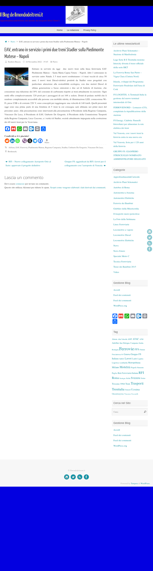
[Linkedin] (12, 140)
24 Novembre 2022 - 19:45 (37, 61)
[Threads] (29, 140)
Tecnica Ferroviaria (122, 261)
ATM (141, 339)
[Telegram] (35, 140)
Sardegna (123, 378)
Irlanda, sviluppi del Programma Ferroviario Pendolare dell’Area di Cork (129, 85)
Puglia (114, 373)
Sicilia (128, 378)
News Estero (119, 250)
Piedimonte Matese (36, 147)
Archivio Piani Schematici (125, 181)
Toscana (116, 383)
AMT (130, 339)
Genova (127, 354)
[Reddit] (7, 140)
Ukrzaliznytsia (118, 393)
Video (116, 272)
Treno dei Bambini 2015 (124, 266)
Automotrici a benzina (123, 192)
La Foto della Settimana (124, 219)
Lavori (128, 358)
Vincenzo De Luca (95, 147)
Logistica (115, 362)
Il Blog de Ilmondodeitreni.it (21, 15)
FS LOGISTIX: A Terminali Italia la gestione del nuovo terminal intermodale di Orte (129, 98)
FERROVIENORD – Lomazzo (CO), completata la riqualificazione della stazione (130, 111)
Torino (143, 378)
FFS (137, 349)
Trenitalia (118, 389)
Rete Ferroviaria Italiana (128, 373)
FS (122, 354)
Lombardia (123, 362)
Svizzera (135, 378)
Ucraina (135, 389)
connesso (20, 183)
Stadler (65, 147)
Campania (134, 343)
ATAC (136, 339)
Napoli (134, 367)
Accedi (116, 289)
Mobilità (125, 367)
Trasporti (137, 383)
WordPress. (145, 483)
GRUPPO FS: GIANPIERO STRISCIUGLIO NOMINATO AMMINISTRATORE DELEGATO (129, 155)
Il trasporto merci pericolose (126, 213)
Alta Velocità (122, 339)
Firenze (142, 349)
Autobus (115, 342)
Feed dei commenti (122, 300)
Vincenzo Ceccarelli (131, 394)
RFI (141, 372)
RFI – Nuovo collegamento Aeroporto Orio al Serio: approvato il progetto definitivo (28, 163)
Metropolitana (134, 362)
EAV (17, 147)
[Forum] (149, 231)
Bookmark (12, 151)
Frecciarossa (116, 354)
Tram (127, 383)
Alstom (114, 339)
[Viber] (24, 140)
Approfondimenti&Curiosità (126, 176)
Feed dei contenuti (122, 294)
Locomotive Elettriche (123, 240)
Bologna (126, 343)
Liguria (140, 358)
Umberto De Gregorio (77, 147)
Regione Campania (53, 147)
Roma (115, 378)
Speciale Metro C (121, 256)
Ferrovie (23, 147)
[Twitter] (149, 237)
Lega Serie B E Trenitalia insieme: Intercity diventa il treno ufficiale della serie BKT (129, 63)
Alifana (12, 147)
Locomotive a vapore (123, 229)
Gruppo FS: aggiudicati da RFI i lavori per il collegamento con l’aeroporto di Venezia (85, 163)
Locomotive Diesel (122, 234)
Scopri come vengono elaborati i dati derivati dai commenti (77, 187)
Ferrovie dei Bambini (123, 203)
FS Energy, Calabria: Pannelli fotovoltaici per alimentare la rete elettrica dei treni (128, 124)
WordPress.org (120, 305)
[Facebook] (149, 249)
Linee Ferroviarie (121, 224)
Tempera (134, 483)
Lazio (134, 358)
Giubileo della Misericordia (126, 208)
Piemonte (140, 367)
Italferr (121, 359)
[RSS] (149, 243)
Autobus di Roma (121, 187)
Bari (121, 343)
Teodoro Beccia (14, 61)
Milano (115, 367)
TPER (122, 384)
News (13, 41)
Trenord (128, 390)
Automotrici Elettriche (123, 197)
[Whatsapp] (17, 140)
